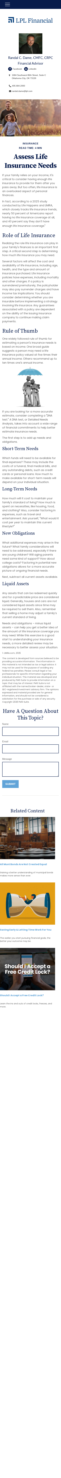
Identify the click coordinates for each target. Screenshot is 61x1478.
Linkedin (32, 69)
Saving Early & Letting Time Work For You (25, 929)
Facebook (17, 69)
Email (5, 741)
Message (7, 759)
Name (5, 724)
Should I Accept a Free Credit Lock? (22, 995)
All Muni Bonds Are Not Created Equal (23, 864)
